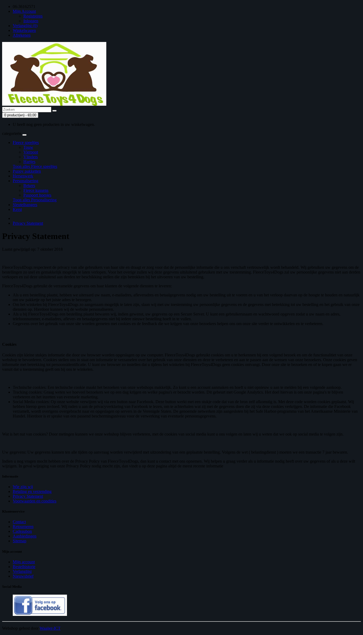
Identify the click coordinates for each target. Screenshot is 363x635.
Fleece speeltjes (26, 142)
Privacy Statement (28, 223)
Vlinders (30, 157)
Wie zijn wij (23, 486)
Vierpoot (30, 152)
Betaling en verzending (32, 491)
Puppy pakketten (27, 171)
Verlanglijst (22, 571)
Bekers (29, 185)
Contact (19, 521)
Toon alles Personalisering (35, 200)
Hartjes (29, 161)
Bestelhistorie (24, 566)
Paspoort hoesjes (37, 195)
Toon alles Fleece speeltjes (35, 166)
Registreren (33, 16)
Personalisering (25, 180)
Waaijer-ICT (50, 628)
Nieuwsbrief (23, 576)
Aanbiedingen (24, 536)
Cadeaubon (22, 531)
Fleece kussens (35, 190)
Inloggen (30, 21)
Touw (28, 147)
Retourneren (23, 526)
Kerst (17, 209)
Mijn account (24, 562)
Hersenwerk (23, 176)
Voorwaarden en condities (34, 501)
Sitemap (19, 541)
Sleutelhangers (25, 204)
